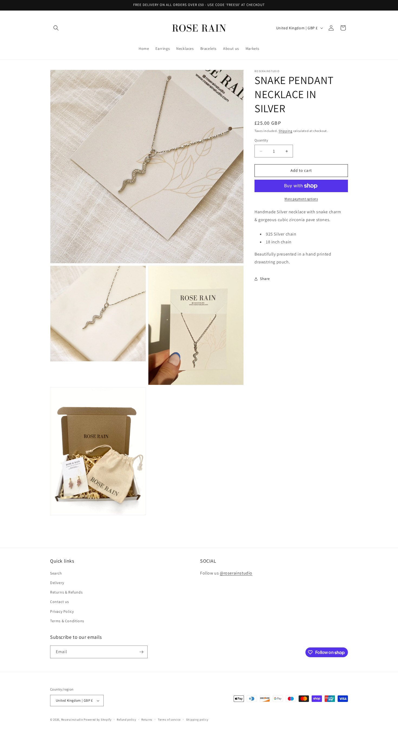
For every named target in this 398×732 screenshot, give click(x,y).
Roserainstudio (72, 719)
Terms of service (169, 719)
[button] (56, 28)
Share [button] (265, 278)
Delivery (57, 582)
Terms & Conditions (67, 620)
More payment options (301, 199)
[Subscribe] (141, 652)
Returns (146, 719)
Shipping (285, 131)
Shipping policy (197, 719)
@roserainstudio (236, 573)
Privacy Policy (62, 611)
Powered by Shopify (98, 719)
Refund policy (126, 719)
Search (56, 573)
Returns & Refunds (66, 592)
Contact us (59, 601)
